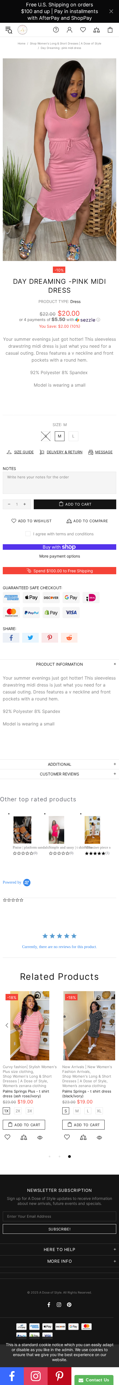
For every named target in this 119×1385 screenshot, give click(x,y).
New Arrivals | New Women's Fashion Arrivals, (87, 1069)
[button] (59, 319)
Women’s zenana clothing (24, 1085)
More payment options (59, 556)
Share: (9, 628)
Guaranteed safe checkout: (32, 587)
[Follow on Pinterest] (59, 1376)
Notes (9, 468)
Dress (75, 301)
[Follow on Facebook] (12, 1376)
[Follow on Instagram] (36, 1376)
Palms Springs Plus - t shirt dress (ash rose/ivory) (26, 1093)
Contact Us (96, 1379)
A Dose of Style (22, 29)
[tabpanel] (30, 1072)
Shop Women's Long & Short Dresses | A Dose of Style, (27, 1078)
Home (21, 43)
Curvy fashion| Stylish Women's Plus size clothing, (30, 1069)
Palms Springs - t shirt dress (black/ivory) (86, 1093)
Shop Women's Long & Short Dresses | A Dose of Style (65, 43)
